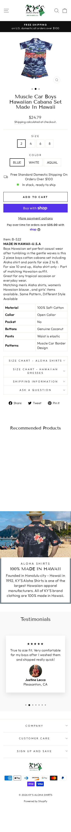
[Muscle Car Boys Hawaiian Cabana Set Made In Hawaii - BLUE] (10, 492)
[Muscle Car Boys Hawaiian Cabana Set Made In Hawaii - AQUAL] (20, 492)
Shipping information (35, 381)
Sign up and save (34, 751)
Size (35, 136)
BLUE (17, 162)
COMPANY (34, 725)
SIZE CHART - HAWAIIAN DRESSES (35, 371)
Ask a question (35, 389)
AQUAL (52, 162)
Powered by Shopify (35, 801)
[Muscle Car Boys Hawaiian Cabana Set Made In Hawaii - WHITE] (15, 492)
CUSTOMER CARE (34, 738)
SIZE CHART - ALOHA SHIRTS (35, 360)
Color (35, 155)
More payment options (35, 218)
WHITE (34, 162)
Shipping (20, 122)
